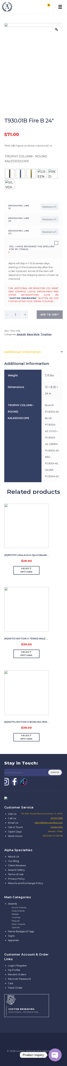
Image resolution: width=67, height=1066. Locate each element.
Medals (15, 914)
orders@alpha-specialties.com (49, 822)
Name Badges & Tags (21, 931)
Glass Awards (18, 911)
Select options (26, 570)
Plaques (16, 920)
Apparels (13, 940)
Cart (10, 983)
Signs (11, 935)
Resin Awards (18, 924)
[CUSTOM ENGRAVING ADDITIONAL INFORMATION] (26, 999)
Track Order (15, 987)
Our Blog (13, 860)
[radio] (9, 173)
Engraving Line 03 (18, 232)
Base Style (33, 334)
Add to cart (50, 314)
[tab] (33, 352)
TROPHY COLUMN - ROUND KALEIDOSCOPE (26, 159)
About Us (13, 856)
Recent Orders (17, 974)
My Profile (14, 969)
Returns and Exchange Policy (25, 883)
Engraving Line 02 (18, 219)
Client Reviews (17, 865)
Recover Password (19, 978)
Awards (21, 334)
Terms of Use (15, 874)
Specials (16, 927)
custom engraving (22, 298)
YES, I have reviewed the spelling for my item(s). (32, 248)
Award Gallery (16, 869)
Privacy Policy (16, 878)
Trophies (46, 334)
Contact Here (56, 827)
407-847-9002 (56, 818)
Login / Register (17, 965)
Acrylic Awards (19, 907)
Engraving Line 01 (18, 207)
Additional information (22, 352)
